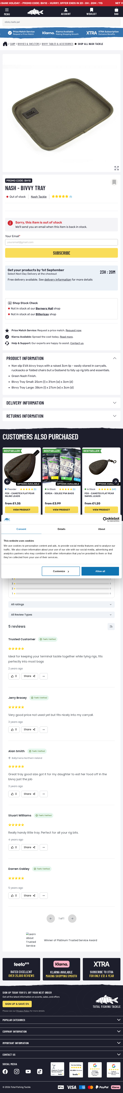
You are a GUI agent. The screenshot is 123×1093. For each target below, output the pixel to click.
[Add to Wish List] (114, 182)
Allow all (100, 571)
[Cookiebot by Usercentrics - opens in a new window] (105, 519)
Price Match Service (14, 31)
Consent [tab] (21, 529)
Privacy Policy (22, 1011)
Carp (12, 44)
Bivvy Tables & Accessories (57, 44)
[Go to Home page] (35, 11)
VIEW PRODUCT (21, 509)
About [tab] (101, 529)
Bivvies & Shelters (28, 44)
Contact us (76, 343)
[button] (115, 481)
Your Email (12, 236)
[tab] (61, 358)
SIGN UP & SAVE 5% (17, 1003)
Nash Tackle (39, 196)
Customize (59, 571)
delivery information (57, 279)
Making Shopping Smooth (52, 31)
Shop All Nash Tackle (90, 44)
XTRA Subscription (92, 31)
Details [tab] (62, 529)
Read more (66, 336)
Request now (73, 330)
